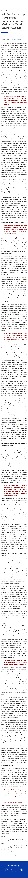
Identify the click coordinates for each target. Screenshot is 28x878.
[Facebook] (7, 870)
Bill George (14, 866)
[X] (11, 870)
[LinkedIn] (16, 870)
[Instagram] (21, 870)
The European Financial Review (17, 39)
